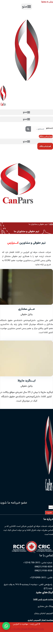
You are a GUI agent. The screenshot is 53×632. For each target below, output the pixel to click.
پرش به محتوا (47, 1)
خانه (51, 224)
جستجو (49, 128)
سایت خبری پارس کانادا (43, 599)
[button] (26, 7)
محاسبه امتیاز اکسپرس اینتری (40, 620)
